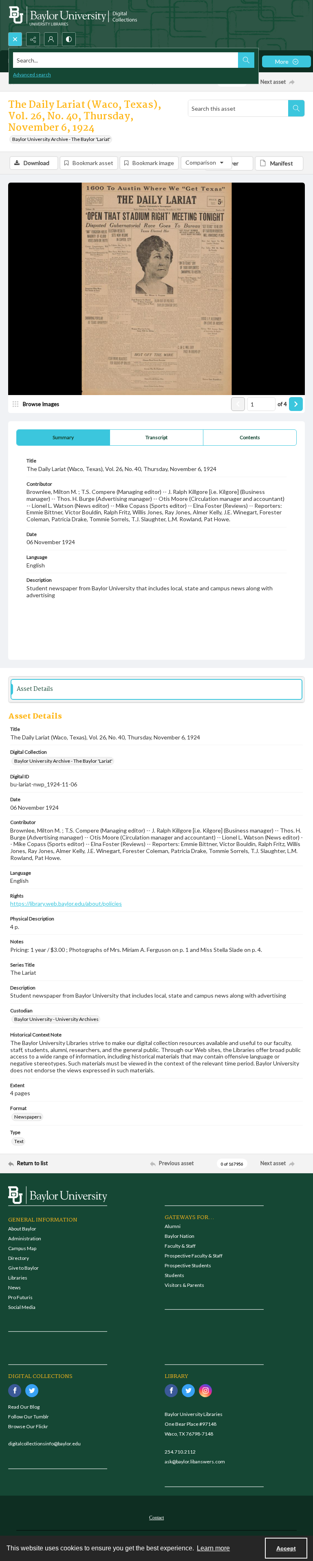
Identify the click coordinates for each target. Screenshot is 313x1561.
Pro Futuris (20, 1297)
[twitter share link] (31, 1390)
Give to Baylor (23, 1268)
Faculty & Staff (180, 1246)
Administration (24, 1238)
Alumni (173, 1226)
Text (19, 1141)
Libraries (17, 1278)
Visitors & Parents (184, 1285)
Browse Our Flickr (28, 1426)
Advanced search (32, 74)
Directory (18, 1258)
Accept (286, 1548)
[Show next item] (296, 404)
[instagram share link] (205, 1390)
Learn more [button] (213, 1548)
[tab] (63, 437)
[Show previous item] (238, 404)
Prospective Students (188, 1265)
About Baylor (22, 1229)
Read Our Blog (24, 1407)
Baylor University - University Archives (56, 1019)
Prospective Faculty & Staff (194, 1256)
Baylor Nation (179, 1236)
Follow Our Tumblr (28, 1417)
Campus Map (22, 1248)
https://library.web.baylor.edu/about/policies (66, 903)
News (14, 1287)
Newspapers (28, 1117)
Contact (156, 1518)
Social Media (21, 1307)
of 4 (282, 404)
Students (174, 1275)
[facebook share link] (14, 1390)
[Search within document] (296, 108)
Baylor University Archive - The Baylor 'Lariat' (61, 139)
